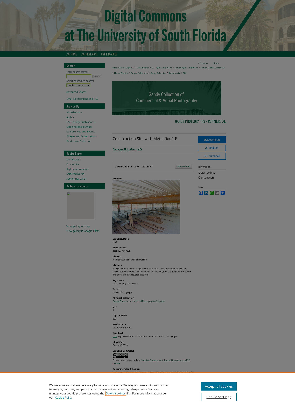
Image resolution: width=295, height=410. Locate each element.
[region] (147, 391)
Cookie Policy (63, 397)
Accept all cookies (219, 386)
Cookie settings (116, 393)
